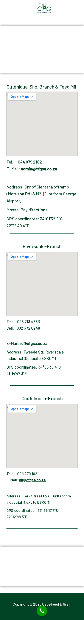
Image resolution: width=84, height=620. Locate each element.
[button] (80, 4)
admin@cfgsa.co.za (39, 168)
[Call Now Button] (42, 611)
